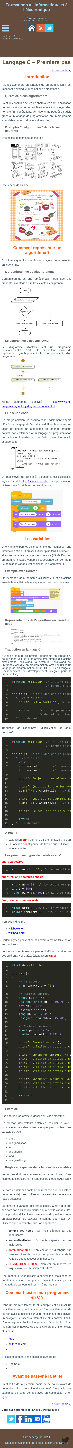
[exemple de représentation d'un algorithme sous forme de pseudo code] (36, 470)
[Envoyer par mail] (37, 1419)
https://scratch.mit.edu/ (35, 481)
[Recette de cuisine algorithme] (36, 240)
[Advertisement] (56, 46)
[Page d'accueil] (32, 28)
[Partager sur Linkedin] (28, 1419)
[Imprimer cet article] (46, 1419)
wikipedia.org (16, 933)
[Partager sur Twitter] (11, 1419)
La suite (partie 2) (60, 70)
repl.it (11, 1338)
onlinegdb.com (17, 1344)
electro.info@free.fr (56, 1442)
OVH (47, 1437)
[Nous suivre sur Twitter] (49, 28)
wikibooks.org (16, 928)
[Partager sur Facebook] (20, 1419)
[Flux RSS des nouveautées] (40, 28)
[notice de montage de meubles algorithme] (36, 178)
